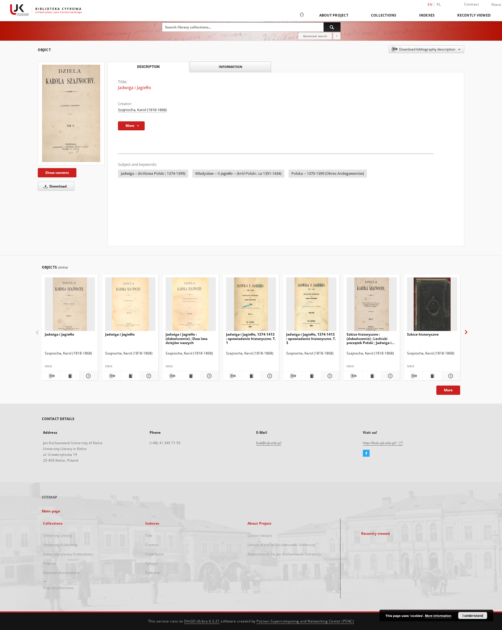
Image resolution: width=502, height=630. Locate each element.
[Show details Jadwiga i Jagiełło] (87, 376)
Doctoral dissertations (61, 572)
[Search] (332, 27)
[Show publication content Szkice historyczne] (432, 376)
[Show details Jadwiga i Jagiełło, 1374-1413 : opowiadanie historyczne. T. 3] (329, 376)
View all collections (58, 587)
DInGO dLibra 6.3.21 (202, 621)
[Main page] (301, 15)
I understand (472, 615)
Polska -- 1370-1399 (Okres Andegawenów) (327, 173)
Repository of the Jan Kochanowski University (284, 554)
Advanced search (315, 36)
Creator (151, 544)
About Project (333, 15)
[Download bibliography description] (51, 376)
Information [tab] (230, 66)
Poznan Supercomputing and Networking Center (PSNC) (305, 621)
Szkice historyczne (423, 334)
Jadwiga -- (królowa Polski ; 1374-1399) (153, 173)
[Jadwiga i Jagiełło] (71, 113)
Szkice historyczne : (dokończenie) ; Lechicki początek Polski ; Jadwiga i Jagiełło (369, 338)
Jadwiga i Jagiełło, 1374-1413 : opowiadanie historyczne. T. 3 (311, 338)
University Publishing (60, 544)
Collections (384, 15)
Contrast (471, 4)
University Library (57, 535)
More (448, 390)
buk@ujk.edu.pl (268, 442)
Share (496, 4)
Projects (49, 563)
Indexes (427, 15)
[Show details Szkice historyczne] (450, 376)
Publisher (153, 572)
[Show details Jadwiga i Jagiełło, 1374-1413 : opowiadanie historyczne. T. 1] (269, 376)
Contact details (260, 535)
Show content (57, 172)
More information (438, 615)
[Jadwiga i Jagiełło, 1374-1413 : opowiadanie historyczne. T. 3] (311, 306)
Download (58, 186)
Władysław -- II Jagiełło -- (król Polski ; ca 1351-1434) (238, 173)
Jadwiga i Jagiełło (59, 334)
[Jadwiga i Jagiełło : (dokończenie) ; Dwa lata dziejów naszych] (191, 306)
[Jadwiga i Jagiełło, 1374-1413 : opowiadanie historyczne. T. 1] (251, 306)
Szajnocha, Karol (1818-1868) (142, 109)
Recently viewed (474, 15)
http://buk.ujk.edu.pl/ (380, 442)
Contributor (154, 554)
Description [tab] (148, 67)
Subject (151, 563)
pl (439, 4)
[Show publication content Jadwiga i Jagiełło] (70, 376)
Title (149, 535)
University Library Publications (68, 554)
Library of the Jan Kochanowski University (281, 544)
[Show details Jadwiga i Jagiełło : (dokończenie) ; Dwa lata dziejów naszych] (208, 376)
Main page (51, 511)
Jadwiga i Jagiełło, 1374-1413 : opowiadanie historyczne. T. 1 (251, 338)
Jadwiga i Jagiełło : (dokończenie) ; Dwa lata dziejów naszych (186, 338)
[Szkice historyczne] (432, 306)
